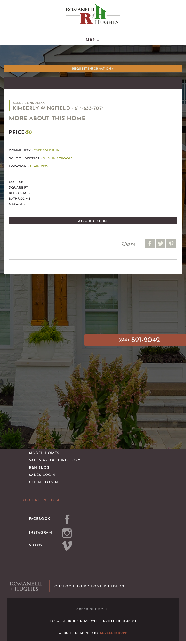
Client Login (43, 482)
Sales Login (42, 475)
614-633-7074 (89, 108)
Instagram (40, 533)
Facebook (39, 519)
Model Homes (44, 453)
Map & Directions (93, 221)
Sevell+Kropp (114, 633)
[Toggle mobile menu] (93, 38)
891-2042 (140, 340)
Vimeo (35, 545)
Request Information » (93, 68)
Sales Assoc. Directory (55, 460)
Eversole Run (47, 150)
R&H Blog (39, 468)
